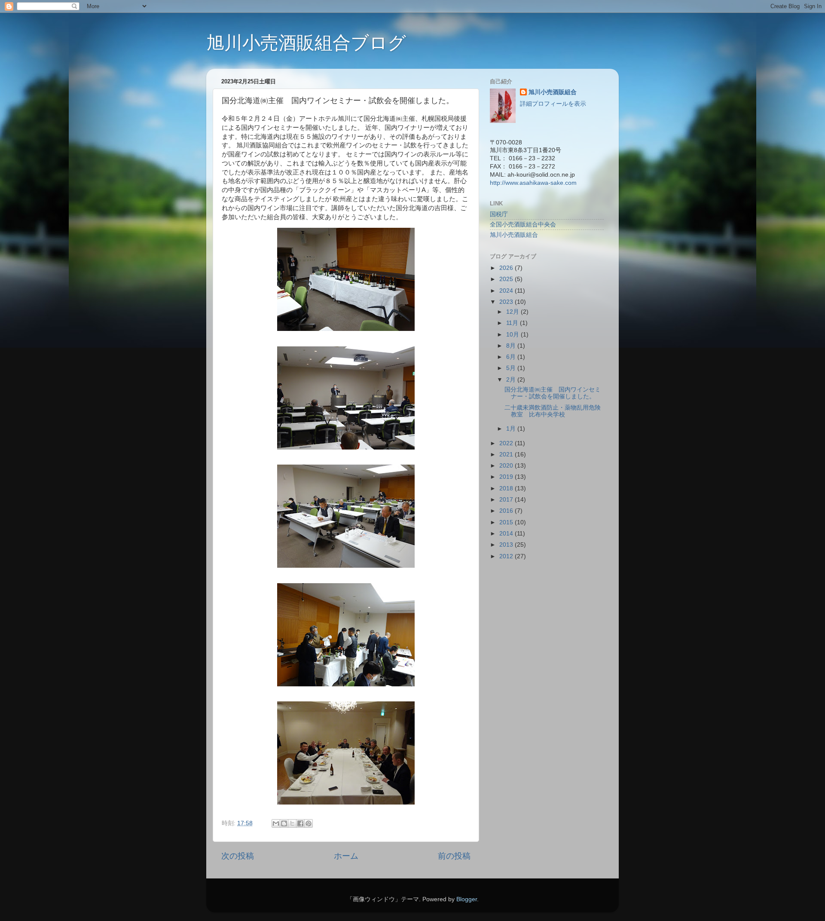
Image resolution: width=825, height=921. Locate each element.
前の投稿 (454, 855)
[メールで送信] (276, 823)
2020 (507, 465)
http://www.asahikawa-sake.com (533, 183)
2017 (507, 499)
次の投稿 (237, 855)
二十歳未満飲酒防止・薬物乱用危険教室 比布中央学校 (552, 411)
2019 (507, 477)
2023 (507, 302)
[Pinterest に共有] (308, 823)
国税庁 (499, 214)
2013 (507, 545)
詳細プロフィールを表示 (553, 104)
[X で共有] (292, 823)
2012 (507, 556)
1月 (511, 428)
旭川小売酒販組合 (553, 92)
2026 (507, 268)
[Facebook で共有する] (300, 823)
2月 (511, 379)
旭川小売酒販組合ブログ (306, 43)
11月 (513, 323)
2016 (507, 511)
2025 (507, 279)
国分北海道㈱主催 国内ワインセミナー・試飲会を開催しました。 (552, 393)
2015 (507, 522)
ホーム (346, 855)
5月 (511, 368)
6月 (511, 357)
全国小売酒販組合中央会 (523, 224)
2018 (507, 488)
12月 (513, 312)
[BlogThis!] (284, 823)
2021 (507, 454)
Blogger (466, 899)
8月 (511, 346)
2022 (507, 443)
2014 (507, 533)
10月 (513, 334)
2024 (507, 291)
